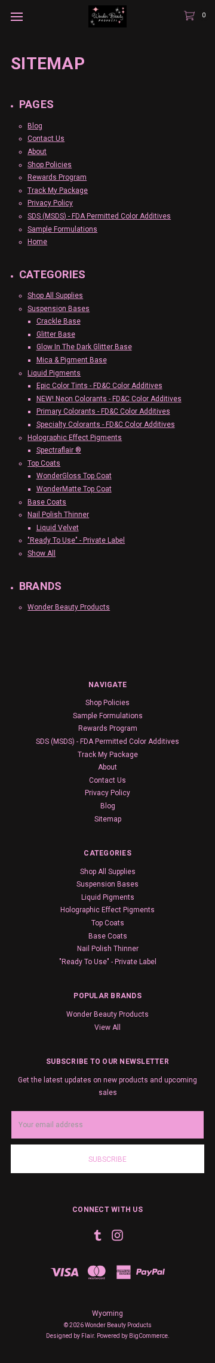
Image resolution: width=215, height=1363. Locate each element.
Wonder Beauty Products (68, 607)
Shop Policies (49, 165)
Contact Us (45, 138)
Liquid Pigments (54, 373)
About (37, 151)
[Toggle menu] (16, 16)
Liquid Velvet (57, 528)
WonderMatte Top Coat (74, 489)
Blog (34, 126)
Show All (41, 553)
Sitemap (107, 819)
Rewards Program (57, 177)
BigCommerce (148, 1336)
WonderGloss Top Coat (74, 476)
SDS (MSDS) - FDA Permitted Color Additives (99, 216)
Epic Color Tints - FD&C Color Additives (99, 385)
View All (107, 1027)
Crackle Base (58, 321)
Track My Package (57, 190)
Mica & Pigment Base (71, 360)
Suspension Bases (58, 308)
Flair (87, 1336)
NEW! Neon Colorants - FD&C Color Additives (109, 399)
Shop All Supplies (55, 295)
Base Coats (46, 502)
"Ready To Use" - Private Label (76, 540)
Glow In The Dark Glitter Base (84, 347)
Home (37, 242)
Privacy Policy (50, 203)
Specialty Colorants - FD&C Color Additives (105, 424)
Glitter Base (55, 334)
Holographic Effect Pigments (74, 437)
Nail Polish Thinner (58, 514)
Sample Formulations (62, 229)
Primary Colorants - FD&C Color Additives (103, 411)
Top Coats (43, 463)
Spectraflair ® (58, 450)
